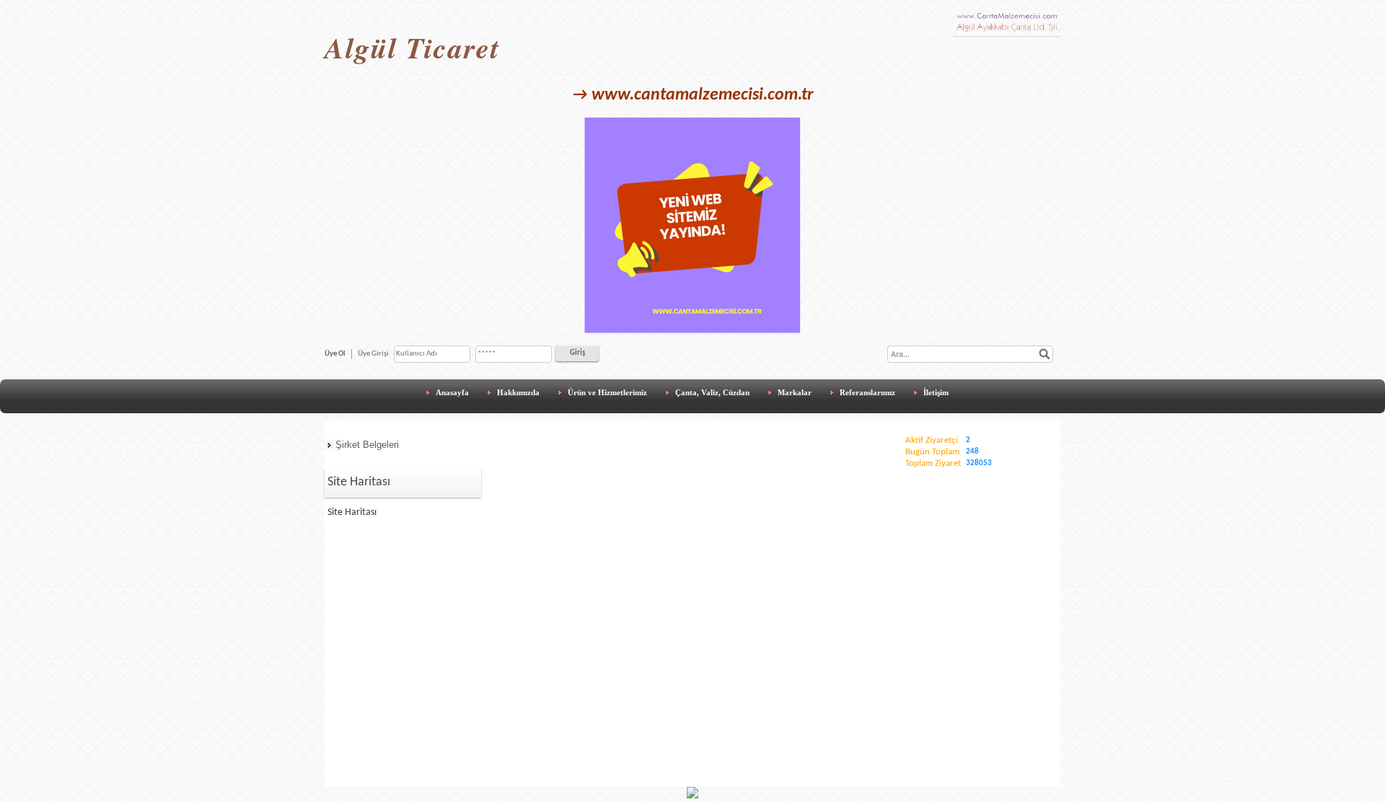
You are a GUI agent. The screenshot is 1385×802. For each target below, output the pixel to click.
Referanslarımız (867, 392)
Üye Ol (335, 354)
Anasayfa (452, 392)
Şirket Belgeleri (367, 444)
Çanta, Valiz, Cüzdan (712, 392)
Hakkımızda (518, 392)
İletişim (936, 392)
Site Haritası (352, 512)
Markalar (795, 392)
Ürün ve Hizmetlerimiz (607, 392)
